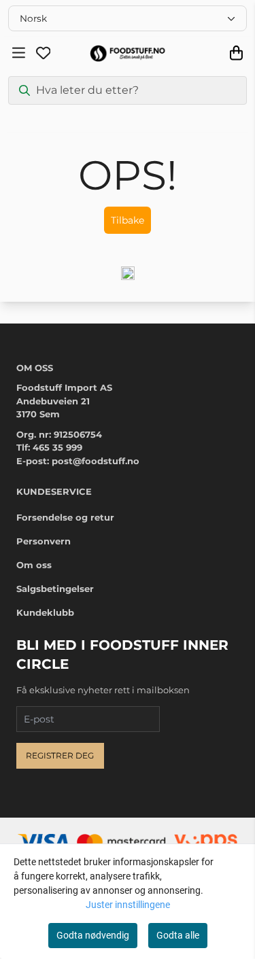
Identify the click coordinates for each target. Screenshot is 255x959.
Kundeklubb (45, 612)
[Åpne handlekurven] (236, 53)
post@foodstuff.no (95, 460)
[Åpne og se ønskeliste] (43, 53)
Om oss (34, 564)
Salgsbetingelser (55, 588)
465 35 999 (57, 447)
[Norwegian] (127, 18)
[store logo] (127, 53)
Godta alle (177, 935)
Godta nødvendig (92, 935)
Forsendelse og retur (65, 517)
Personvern (43, 541)
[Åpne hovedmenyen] (19, 53)
